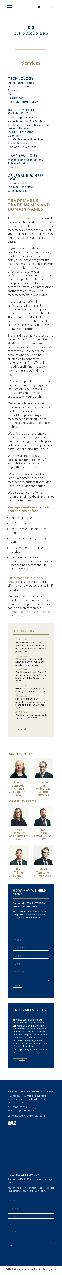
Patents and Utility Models (26, 121)
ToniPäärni (43, 831)
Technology (21, 78)
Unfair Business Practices (26, 139)
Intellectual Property (21, 111)
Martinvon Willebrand (43, 785)
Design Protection (21, 131)
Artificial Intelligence (23, 101)
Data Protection (19, 86)
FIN (43, 6)
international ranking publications (30, 612)
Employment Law (19, 182)
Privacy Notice (33, 917)
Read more (20, 1061)
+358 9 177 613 (34, 903)
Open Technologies (21, 82)
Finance (13, 167)
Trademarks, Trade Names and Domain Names (28, 126)
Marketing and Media (22, 117)
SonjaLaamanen (19, 831)
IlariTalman (19, 871)
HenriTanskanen (43, 871)
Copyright (15, 135)
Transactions (23, 155)
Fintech (13, 90)
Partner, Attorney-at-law (18, 792)
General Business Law (26, 177)
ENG (51, 6)
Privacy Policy (38, 1190)
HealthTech (15, 97)
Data (11, 93)
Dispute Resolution (21, 186)
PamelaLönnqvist (18, 784)
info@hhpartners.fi (24, 1110)
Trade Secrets (17, 143)
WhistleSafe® (17, 190)
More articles (21, 729)
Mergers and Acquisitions (25, 159)
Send (17, 985)
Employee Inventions (22, 146)
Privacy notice (49, 1269)
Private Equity (18, 163)
